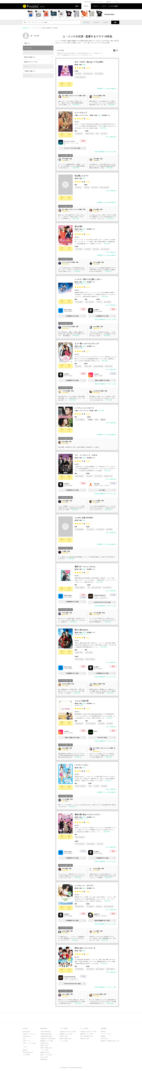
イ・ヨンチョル (79, 529)
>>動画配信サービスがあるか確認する (106, 88)
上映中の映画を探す (45, 1031)
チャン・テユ (79, 652)
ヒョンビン (99, 906)
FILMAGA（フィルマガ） (29, 1034)
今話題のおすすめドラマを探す (68, 1031)
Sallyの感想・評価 (67, 612)
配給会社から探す (45, 1052)
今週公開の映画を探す (46, 1036)
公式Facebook (26, 1036)
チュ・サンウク (99, 73)
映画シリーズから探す (46, 1054)
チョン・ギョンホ (98, 366)
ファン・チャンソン (80, 77)
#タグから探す (44, 1057)
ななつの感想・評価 (98, 262)
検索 (115, 22)
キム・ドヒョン (79, 476)
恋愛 (81, 231)
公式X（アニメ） (27, 1041)
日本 (99, 410)
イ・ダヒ (96, 786)
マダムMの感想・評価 (68, 391)
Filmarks (25, 28)
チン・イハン (98, 476)
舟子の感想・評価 (66, 868)
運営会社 (103, 1031)
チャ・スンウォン (80, 843)
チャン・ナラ (88, 366)
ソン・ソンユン (105, 249)
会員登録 (108, 1)
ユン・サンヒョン (108, 906)
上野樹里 (90, 419)
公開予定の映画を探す (46, 1034)
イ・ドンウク (79, 249)
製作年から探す (44, 1045)
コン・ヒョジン (90, 843)
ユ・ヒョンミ (79, 133)
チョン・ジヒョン (90, 659)
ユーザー (105, 22)
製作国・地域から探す (46, 1048)
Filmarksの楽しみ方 (89, 1)
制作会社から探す (85, 1038)
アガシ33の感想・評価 (99, 95)
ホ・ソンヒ (78, 366)
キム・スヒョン (79, 659)
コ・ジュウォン (107, 587)
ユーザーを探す (113, 6)
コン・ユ (99, 302)
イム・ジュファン (104, 187)
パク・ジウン (89, 652)
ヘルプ (100, 1)
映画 (76, 6)
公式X (24, 1038)
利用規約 (103, 1036)
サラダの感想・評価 (67, 799)
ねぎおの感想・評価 (67, 931)
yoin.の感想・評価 (98, 326)
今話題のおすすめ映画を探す (48, 1038)
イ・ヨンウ (104, 786)
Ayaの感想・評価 (97, 209)
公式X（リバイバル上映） (29, 1043)
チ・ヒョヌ (101, 723)
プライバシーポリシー (106, 1034)
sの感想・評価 (66, 551)
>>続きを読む (75, 104)
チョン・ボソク (110, 969)
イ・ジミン (78, 187)
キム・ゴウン (107, 302)
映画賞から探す (44, 1043)
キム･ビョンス (79, 723)
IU (88, 587)
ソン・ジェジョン (90, 723)
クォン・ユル (108, 366)
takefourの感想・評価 (68, 684)
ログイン (116, 1)
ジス (97, 133)
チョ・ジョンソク (96, 587)
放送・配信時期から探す (86, 1036)
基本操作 (25, 1050)
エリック (87, 187)
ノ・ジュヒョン (100, 529)
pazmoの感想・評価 (98, 868)
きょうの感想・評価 (98, 500)
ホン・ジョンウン (80, 837)
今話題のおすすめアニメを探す (88, 1031)
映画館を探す (43, 1059)
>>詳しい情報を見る (111, 137)
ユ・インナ (32, 28)
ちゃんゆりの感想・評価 (99, 994)
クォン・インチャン (80, 786)
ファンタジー (87, 283)
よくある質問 (26, 1054)
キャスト (96, 22)
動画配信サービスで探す (46, 1041)
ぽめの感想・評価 (66, 441)
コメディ (86, 819)
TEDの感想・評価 (97, 158)
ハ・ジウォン (90, 906)
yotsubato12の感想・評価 (100, 391)
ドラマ (86, 6)
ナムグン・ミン (108, 476)
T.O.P (96, 419)
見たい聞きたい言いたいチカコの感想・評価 (73, 95)
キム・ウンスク (89, 302)
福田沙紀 (103, 419)
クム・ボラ (109, 529)
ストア (104, 6)
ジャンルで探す (44, 1050)
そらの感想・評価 (97, 931)
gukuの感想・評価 (67, 748)
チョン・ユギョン (80, 587)
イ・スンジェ (90, 529)
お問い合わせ (104, 1038)
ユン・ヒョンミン (88, 73)
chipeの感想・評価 (67, 500)
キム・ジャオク (100, 969)
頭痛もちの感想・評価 (99, 684)
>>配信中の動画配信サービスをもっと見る (105, 151)
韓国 (84, 64)
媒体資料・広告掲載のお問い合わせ (110, 1041)
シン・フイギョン (80, 419)
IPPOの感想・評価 (67, 158)
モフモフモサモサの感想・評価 (70, 262)
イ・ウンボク (79, 302)
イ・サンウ (95, 249)
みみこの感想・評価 (67, 994)
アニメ (95, 6)
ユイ (90, 786)
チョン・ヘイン (89, 133)
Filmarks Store (26, 1031)
